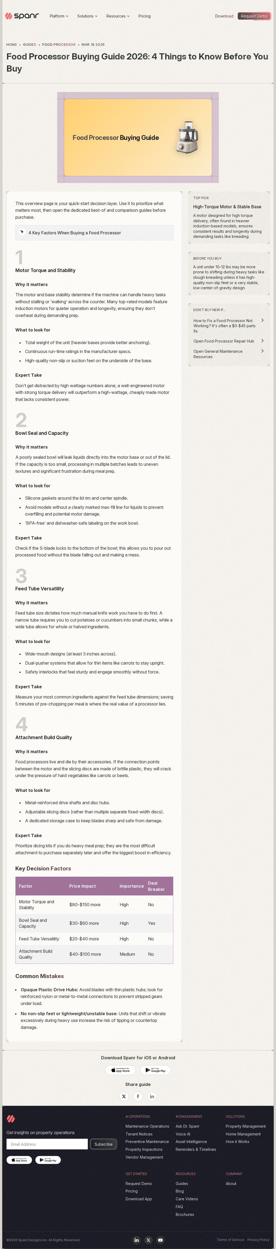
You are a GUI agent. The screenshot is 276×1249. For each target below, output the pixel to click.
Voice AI (183, 1134)
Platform (57, 16)
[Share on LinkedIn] (152, 1096)
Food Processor (58, 45)
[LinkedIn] (136, 1240)
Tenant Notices (139, 1134)
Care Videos (187, 1199)
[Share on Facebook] (138, 1096)
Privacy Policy (258, 1240)
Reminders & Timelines (196, 1149)
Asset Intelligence (191, 1141)
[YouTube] (160, 1240)
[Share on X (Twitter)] (124, 1096)
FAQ (179, 1206)
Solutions (85, 16)
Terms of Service (230, 1240)
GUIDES (29, 45)
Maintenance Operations (147, 1126)
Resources (116, 16)
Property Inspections (144, 1149)
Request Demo (139, 1183)
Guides (182, 1183)
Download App (139, 1199)
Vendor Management (144, 1157)
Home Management (243, 1134)
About (231, 1183)
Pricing (145, 16)
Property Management (246, 1126)
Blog (180, 1191)
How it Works (237, 1141)
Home (11, 45)
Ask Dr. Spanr (187, 1126)
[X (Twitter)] (148, 1240)
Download (224, 16)
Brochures (185, 1214)
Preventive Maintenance (147, 1141)
